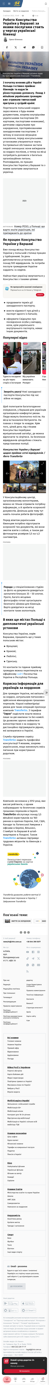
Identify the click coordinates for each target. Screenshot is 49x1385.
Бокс (9, 1238)
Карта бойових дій (15, 1074)
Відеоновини (13, 1052)
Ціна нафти (12, 1137)
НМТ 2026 (11, 1200)
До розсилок (16, 1286)
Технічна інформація (35, 995)
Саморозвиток (13, 1203)
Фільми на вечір (14, 1173)
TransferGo (20, 710)
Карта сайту (31, 1016)
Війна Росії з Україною (18, 1067)
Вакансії (30, 1003)
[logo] (17, 3)
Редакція (6, 984)
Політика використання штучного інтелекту (12, 1017)
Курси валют (12, 1140)
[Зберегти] (42, 47)
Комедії (10, 1177)
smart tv (11, 1310)
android (11, 1303)
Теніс (9, 1245)
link (27, 952)
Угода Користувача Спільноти (34, 985)
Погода (10, 1059)
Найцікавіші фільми (16, 1166)
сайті (20, 673)
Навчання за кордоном (17, 1207)
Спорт (10, 1234)
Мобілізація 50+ (14, 1108)
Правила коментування (36, 990)
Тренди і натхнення (15, 1226)
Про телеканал (9, 993)
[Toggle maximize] (42, 464)
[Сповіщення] (46, 3)
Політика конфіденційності (10, 1011)
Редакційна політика (11, 989)
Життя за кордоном (21, 11)
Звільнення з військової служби (21, 1104)
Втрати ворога (13, 1092)
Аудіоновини (12, 1055)
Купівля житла (13, 1222)
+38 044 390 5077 (34, 942)
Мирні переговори (15, 1078)
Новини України (14, 1044)
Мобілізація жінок (15, 1111)
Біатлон (10, 1248)
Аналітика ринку (14, 1219)
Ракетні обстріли (14, 1071)
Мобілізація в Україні (18, 1100)
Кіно (9, 1163)
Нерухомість (13, 1215)
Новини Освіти (14, 1189)
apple (28, 1303)
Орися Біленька (15, 39)
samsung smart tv (28, 1310)
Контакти (30, 999)
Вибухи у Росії (13, 1088)
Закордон (7, 11)
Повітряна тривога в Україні (19, 1081)
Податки (11, 1151)
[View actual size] (36, 464)
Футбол (10, 1241)
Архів (29, 1012)
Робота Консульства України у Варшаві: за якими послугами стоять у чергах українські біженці (38, 11)
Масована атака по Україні (18, 1085)
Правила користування (12, 1006)
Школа (10, 1196)
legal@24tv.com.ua (33, 1349)
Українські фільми (15, 1170)
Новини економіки (16, 1133)
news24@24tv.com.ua (12, 942)
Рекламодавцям (9, 1002)
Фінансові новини (15, 1144)
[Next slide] (41, 473)
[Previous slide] (7, 473)
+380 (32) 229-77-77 (18, 1347)
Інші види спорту (14, 1252)
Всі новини (12, 1037)
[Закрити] (44, 1360)
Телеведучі (7, 997)
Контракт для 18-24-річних (18, 1115)
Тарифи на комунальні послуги (20, 1147)
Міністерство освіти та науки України (23, 1193)
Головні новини (14, 1041)
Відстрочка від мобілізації (18, 1118)
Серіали (10, 1180)
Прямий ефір (13, 1048)
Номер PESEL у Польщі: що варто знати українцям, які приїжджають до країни (24, 230)
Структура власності (35, 1008)
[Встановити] (24, 1366)
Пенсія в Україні (14, 1154)
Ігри (28, 1020)
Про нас (6, 980)
